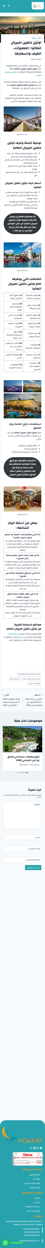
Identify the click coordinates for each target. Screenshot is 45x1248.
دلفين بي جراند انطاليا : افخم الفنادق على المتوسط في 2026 (33, 700)
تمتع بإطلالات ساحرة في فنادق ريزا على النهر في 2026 (23, 758)
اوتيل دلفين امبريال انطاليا (31, 678)
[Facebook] (41, 1148)
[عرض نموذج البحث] (9, 6)
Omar (32, 764)
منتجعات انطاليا (34, 683)
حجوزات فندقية (36, 38)
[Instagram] (37, 1148)
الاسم (37, 837)
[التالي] (6, 748)
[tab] (27, 772)
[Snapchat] (34, 1148)
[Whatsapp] (31, 1148)
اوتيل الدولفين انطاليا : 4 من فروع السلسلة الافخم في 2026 (11, 700)
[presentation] (22, 739)
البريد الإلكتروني (34, 848)
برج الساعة (21, 637)
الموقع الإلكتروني (32, 860)
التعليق (36, 804)
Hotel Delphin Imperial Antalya (29, 674)
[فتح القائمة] (3, 5)
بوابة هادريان (13, 634)
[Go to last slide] (38, 748)
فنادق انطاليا (15, 678)
